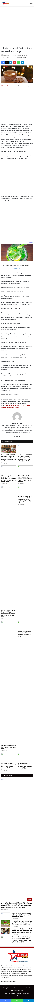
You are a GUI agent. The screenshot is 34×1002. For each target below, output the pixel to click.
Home (3, 44)
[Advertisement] (17, 25)
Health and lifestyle (11, 44)
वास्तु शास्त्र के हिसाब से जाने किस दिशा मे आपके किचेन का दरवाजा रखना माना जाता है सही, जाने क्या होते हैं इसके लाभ (25, 766)
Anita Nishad (6, 55)
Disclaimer (19, 993)
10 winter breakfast (7, 86)
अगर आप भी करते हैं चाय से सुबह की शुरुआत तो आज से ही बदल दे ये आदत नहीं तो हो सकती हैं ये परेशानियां (8, 766)
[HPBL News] (5, 3)
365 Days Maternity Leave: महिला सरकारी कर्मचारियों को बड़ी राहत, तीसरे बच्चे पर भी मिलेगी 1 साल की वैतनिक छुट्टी (25, 478)
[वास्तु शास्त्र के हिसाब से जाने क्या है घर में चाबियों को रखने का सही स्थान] (8, 682)
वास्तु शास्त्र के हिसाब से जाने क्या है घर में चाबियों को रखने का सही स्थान (8, 747)
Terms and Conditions (17, 996)
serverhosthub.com (18, 990)
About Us (13, 993)
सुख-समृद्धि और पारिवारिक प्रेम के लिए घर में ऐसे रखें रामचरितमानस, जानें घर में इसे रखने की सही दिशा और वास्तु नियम (8, 614)
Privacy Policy (26, 993)
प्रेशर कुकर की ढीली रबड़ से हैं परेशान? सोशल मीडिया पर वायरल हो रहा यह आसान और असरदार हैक (24, 634)
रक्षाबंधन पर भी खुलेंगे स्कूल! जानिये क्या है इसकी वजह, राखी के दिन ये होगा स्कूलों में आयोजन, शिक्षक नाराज (21, 915)
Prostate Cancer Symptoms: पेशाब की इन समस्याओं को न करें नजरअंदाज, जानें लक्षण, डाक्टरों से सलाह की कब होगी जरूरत (8, 478)
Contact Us (7, 993)
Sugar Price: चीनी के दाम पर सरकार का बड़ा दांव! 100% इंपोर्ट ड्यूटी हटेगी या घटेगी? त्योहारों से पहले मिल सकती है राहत (25, 499)
